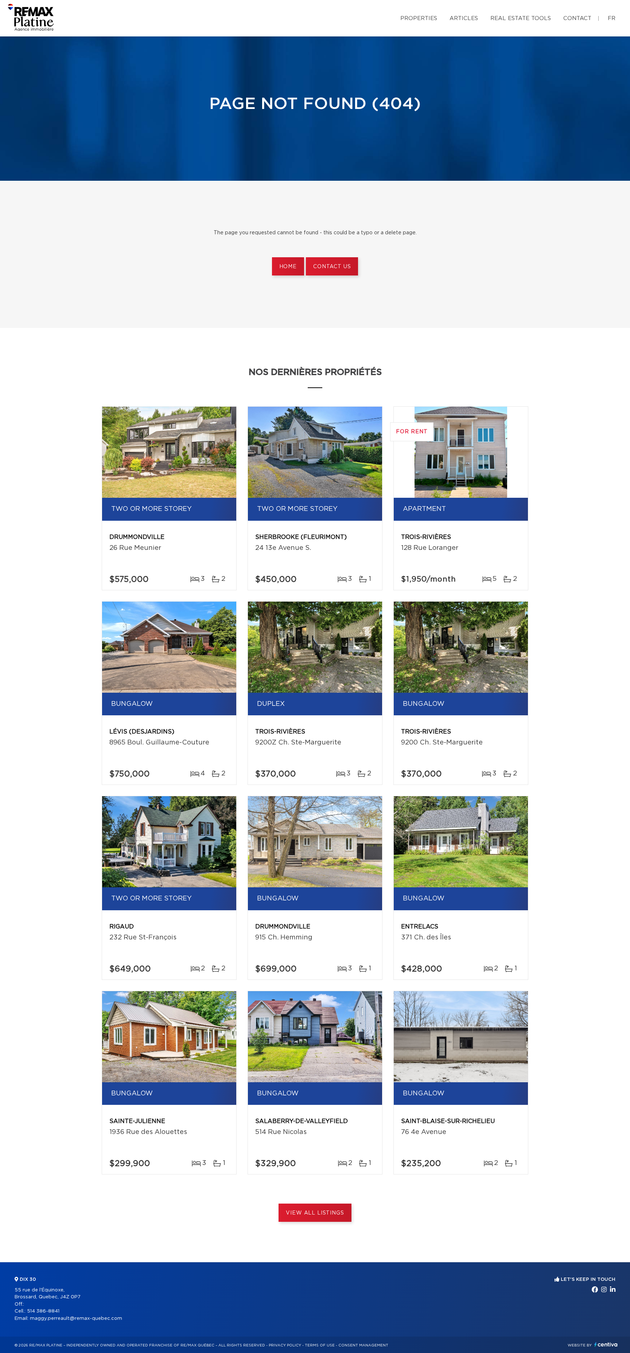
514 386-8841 (43, 1311)
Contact (577, 18)
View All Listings (315, 1213)
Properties (418, 18)
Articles (464, 18)
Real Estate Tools (520, 18)
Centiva (606, 1344)
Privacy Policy (285, 1345)
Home (288, 266)
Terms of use (320, 1345)
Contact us (332, 266)
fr (611, 18)
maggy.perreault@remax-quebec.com (76, 1318)
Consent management (363, 1345)
